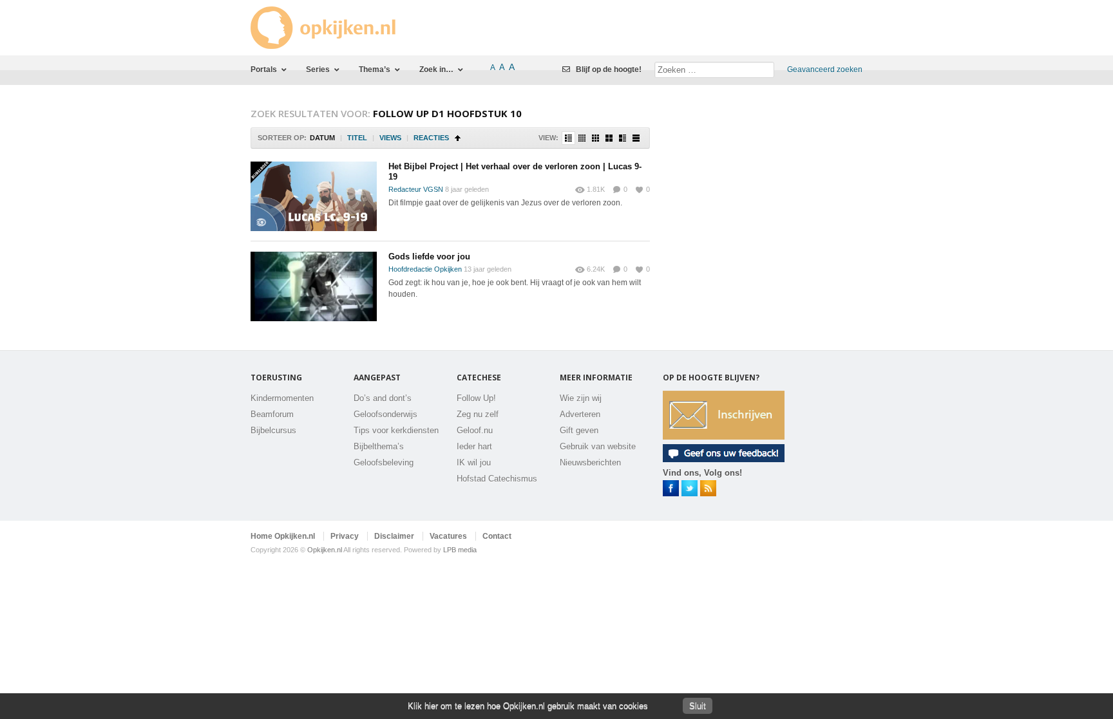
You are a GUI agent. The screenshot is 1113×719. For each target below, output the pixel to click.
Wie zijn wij (581, 398)
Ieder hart (474, 446)
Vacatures (448, 536)
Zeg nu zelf (478, 414)
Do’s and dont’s (383, 398)
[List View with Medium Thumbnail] (622, 138)
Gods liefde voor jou (429, 256)
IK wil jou (474, 462)
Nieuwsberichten (590, 462)
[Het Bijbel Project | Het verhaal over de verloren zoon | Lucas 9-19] (313, 196)
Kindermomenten (282, 398)
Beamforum (272, 414)
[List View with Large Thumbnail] (636, 138)
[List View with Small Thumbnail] (568, 138)
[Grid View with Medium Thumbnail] (609, 138)
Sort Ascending (457, 138)
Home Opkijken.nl (283, 536)
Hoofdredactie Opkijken (425, 269)
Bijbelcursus (273, 430)
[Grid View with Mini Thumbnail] (582, 138)
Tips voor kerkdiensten (396, 430)
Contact (496, 536)
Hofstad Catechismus (497, 478)
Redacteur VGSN (415, 189)
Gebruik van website (598, 446)
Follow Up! (476, 398)
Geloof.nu (475, 430)
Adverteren (580, 414)
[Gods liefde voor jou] (313, 286)
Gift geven (579, 430)
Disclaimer (394, 536)
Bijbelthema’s (379, 446)
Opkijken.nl (324, 550)
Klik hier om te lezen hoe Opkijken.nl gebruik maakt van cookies (528, 706)
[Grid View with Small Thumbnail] (595, 138)
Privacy (344, 536)
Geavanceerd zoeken (824, 69)
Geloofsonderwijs (385, 414)
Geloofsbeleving (384, 462)
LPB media (460, 550)
